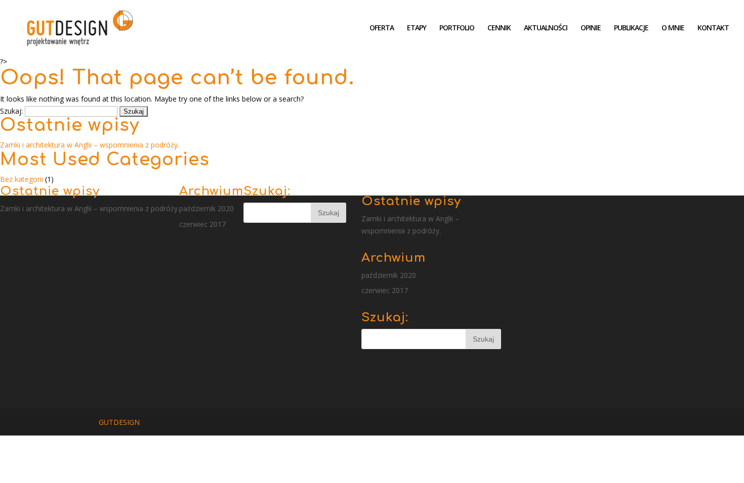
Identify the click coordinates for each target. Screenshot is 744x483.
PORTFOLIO (456, 28)
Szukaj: (11, 111)
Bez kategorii (21, 179)
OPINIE (591, 28)
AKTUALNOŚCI (545, 28)
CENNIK (499, 28)
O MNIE (673, 28)
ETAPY (416, 28)
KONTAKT (713, 28)
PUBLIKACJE (631, 28)
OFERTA (381, 28)
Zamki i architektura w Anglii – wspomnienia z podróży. (89, 145)
